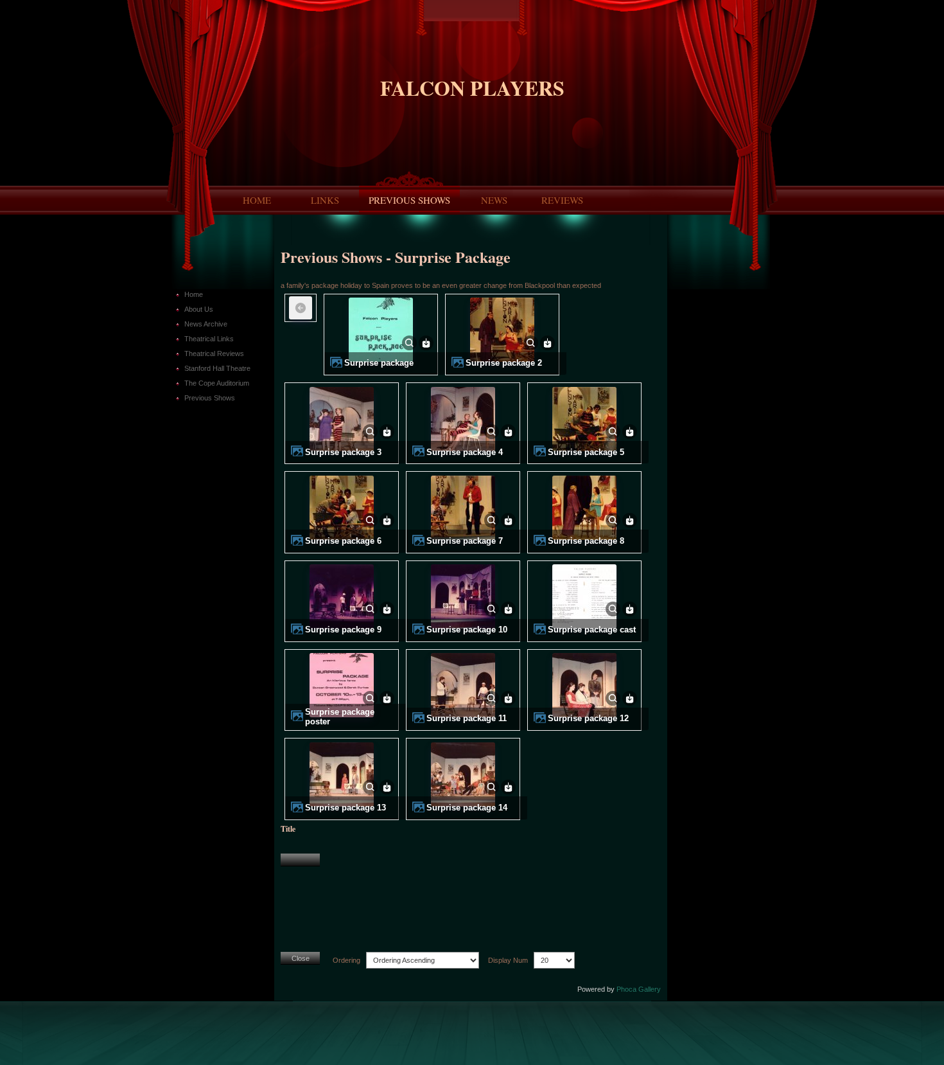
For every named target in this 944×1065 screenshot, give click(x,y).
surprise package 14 (466, 807)
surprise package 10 (466, 629)
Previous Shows (409, 199)
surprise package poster (339, 717)
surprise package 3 (343, 452)
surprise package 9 (343, 629)
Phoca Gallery (638, 989)
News (494, 199)
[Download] (426, 342)
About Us (198, 309)
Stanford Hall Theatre (217, 368)
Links (325, 199)
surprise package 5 (586, 452)
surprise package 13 (345, 807)
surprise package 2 (504, 363)
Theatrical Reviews (214, 353)
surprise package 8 (586, 541)
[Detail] (409, 342)
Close (301, 958)
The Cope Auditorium (216, 383)
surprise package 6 (343, 541)
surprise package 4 (464, 452)
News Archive (205, 324)
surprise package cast (592, 629)
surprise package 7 (464, 541)
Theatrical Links (209, 339)
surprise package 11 (466, 718)
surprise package (379, 363)
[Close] (300, 860)
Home (257, 199)
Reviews (562, 199)
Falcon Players (472, 88)
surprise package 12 (588, 718)
